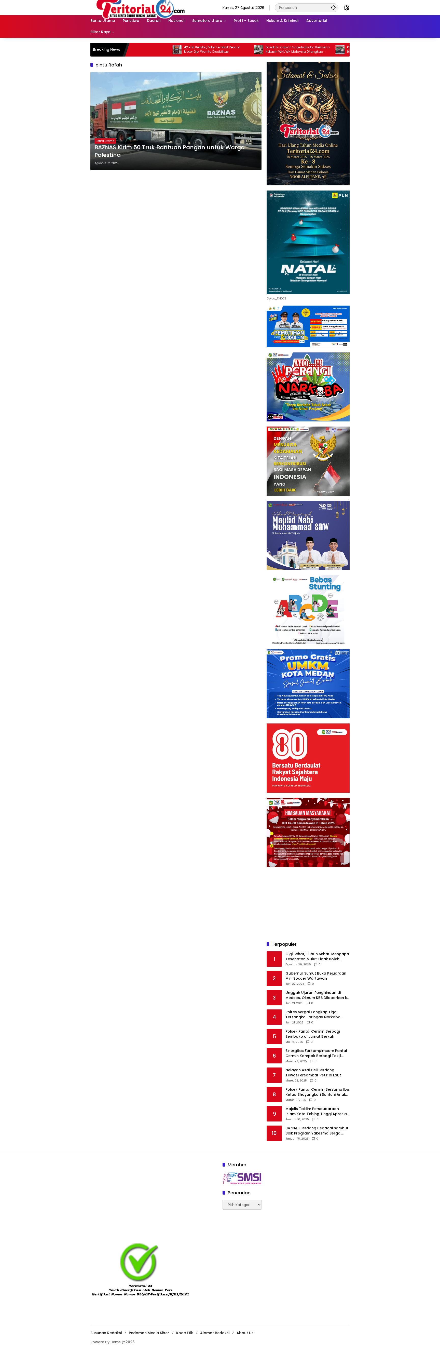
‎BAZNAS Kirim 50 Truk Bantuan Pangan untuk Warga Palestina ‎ (169, 151)
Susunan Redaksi (106, 1332)
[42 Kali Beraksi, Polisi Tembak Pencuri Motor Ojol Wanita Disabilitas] (133, 49)
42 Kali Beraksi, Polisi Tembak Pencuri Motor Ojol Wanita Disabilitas (169, 49)
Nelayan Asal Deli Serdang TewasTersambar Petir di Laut (313, 1073)
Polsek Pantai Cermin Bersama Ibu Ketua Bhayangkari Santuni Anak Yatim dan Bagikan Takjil (317, 1092)
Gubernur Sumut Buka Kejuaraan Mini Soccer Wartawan (315, 976)
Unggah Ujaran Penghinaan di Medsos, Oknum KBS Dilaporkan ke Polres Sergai (317, 995)
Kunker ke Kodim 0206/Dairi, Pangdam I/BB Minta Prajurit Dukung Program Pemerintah (333, 49)
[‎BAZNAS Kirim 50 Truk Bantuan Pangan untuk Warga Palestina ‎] (176, 121)
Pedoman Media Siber (149, 1332)
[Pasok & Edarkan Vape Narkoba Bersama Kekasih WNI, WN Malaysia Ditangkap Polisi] (214, 49)
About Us (245, 1332)
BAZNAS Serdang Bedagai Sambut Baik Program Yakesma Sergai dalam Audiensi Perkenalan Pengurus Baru (316, 1131)
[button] (333, 7)
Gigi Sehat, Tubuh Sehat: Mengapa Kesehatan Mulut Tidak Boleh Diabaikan (317, 957)
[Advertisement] (308, 904)
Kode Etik (184, 1332)
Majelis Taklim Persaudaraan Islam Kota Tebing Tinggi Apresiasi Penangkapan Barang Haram (317, 1111)
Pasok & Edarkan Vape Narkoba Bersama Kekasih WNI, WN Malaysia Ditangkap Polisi (254, 49)
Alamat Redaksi (214, 1332)
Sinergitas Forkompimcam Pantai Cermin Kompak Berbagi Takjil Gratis (316, 1053)
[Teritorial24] (142, 7)
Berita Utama (105, 141)
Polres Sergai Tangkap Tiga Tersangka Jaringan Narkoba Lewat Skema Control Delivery (313, 1015)
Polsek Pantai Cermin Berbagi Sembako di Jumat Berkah (312, 1034)
